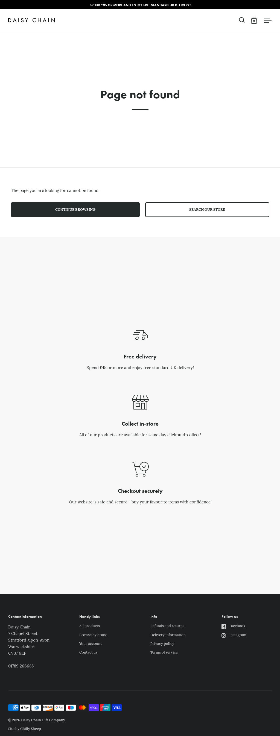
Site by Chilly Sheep (24, 729)
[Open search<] (242, 20)
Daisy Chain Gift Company (43, 720)
